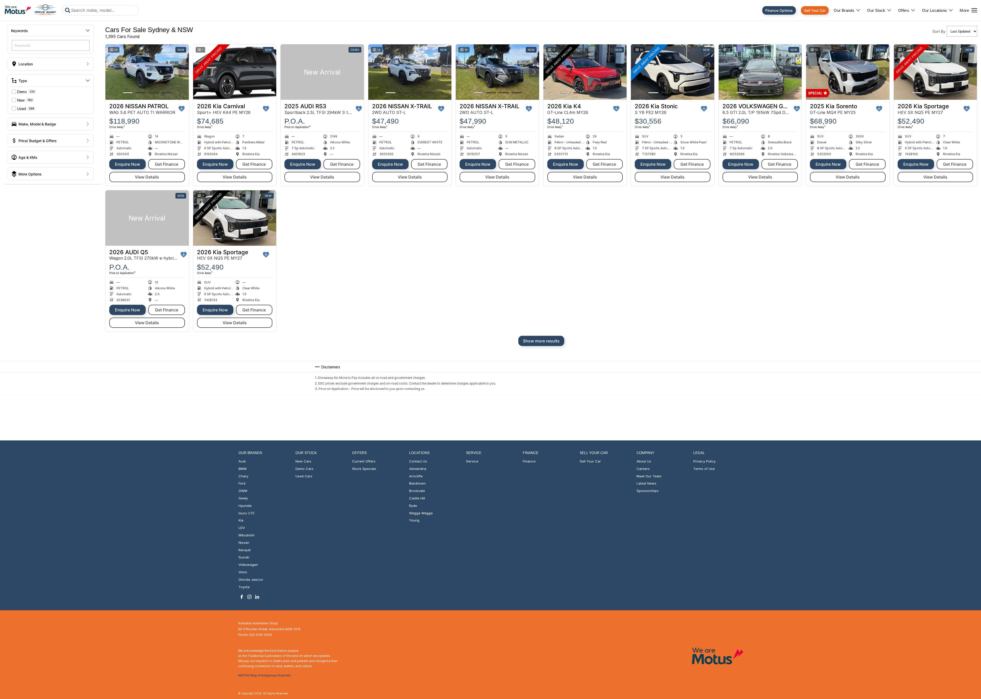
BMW (243, 469)
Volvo (243, 572)
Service (472, 461)
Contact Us (418, 461)
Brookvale (417, 491)
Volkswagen (248, 565)
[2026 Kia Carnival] (234, 72)
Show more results (541, 340)
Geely (243, 498)
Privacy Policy (704, 461)
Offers (903, 10)
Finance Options (779, 10)
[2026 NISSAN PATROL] (147, 72)
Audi (242, 461)
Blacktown (417, 483)
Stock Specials (364, 469)
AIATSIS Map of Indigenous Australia (264, 675)
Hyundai (245, 506)
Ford (242, 483)
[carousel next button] (184, 72)
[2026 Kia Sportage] (935, 72)
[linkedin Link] (257, 597)
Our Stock (876, 10)
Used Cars (303, 476)
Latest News (646, 483)
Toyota (244, 587)
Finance (529, 461)
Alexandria (417, 469)
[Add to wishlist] (181, 109)
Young (414, 520)
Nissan (244, 542)
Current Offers (363, 461)
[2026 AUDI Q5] (147, 218)
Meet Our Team (649, 476)
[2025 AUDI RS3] (322, 72)
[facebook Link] (242, 597)
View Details (147, 177)
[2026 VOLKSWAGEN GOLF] (760, 72)
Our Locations (934, 10)
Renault (245, 550)
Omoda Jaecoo (251, 579)
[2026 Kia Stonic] (672, 72)
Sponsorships (648, 491)
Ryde (413, 506)
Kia (241, 520)
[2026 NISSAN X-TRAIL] (410, 72)
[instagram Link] (249, 597)
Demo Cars (304, 469)
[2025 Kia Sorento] (847, 72)
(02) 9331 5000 (260, 635)
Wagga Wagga (421, 513)
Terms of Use (704, 469)
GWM (243, 491)
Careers (643, 469)
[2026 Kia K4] (585, 72)
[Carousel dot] (128, 92)
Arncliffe (416, 476)
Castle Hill (417, 498)
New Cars (303, 461)
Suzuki (244, 557)
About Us (644, 461)
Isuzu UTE (246, 513)
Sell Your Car (815, 10)
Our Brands (844, 10)
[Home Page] (30, 10)
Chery (243, 476)
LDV (242, 528)
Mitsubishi (246, 535)
